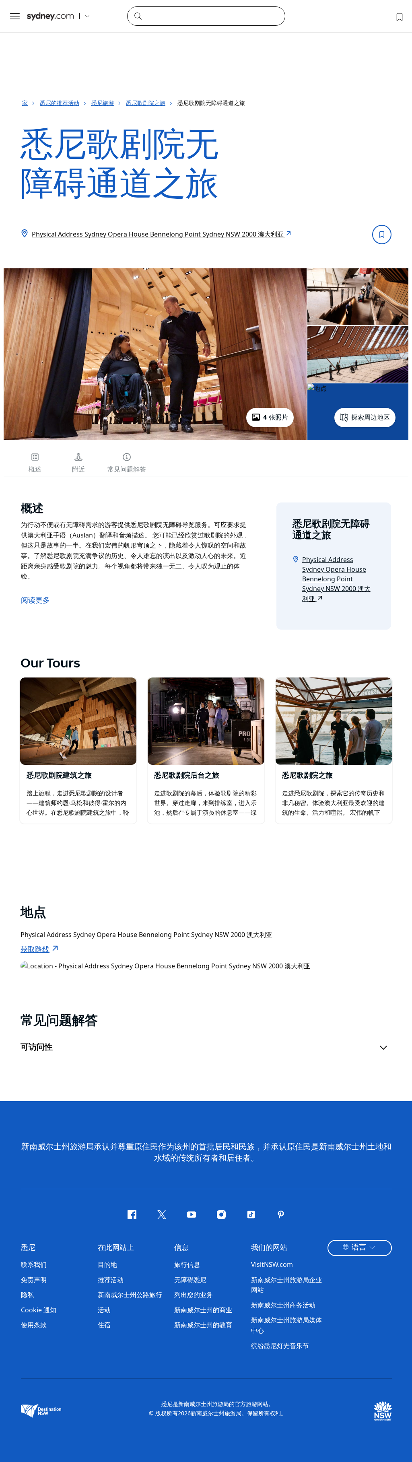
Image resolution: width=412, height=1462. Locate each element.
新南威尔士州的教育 (203, 1324)
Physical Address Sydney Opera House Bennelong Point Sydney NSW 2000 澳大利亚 (158, 234)
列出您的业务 (193, 1294)
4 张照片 (275, 417)
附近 (78, 469)
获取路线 (35, 949)
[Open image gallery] (155, 439)
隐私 (27, 1294)
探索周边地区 (370, 417)
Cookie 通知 (38, 1310)
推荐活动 (111, 1279)
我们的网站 (269, 1248)
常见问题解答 (126, 469)
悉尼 (28, 1248)
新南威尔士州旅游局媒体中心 (286, 1325)
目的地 (107, 1264)
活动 (104, 1310)
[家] (50, 16)
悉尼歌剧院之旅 (145, 103)
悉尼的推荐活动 (59, 103)
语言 (359, 1247)
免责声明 (34, 1279)
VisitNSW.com (272, 1264)
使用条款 (34, 1324)
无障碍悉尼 (190, 1279)
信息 (181, 1248)
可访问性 (37, 1047)
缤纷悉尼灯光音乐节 (280, 1345)
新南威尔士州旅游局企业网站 (286, 1285)
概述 (35, 469)
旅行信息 (187, 1264)
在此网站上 (116, 1248)
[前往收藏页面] (399, 16)
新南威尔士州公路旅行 (130, 1294)
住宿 (104, 1324)
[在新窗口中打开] (78, 721)
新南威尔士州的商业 (203, 1310)
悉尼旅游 (102, 103)
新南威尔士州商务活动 (283, 1305)
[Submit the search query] (138, 16)
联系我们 (34, 1264)
